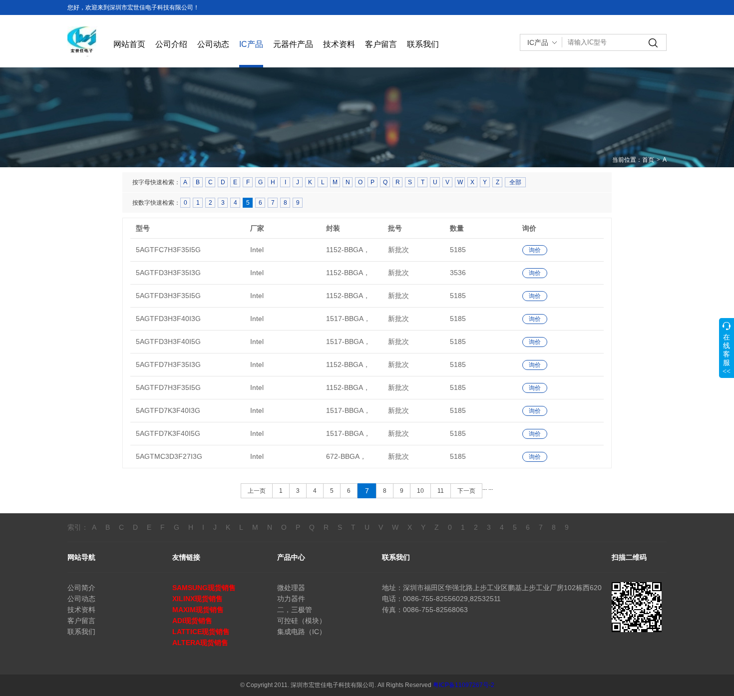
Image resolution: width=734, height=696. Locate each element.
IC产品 (251, 44)
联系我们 (423, 44)
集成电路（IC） (301, 632)
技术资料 (339, 44)
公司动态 (213, 44)
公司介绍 (171, 44)
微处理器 (291, 588)
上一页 (257, 490)
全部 (515, 182)
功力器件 (291, 599)
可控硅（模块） (301, 621)
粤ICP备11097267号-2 (463, 685)
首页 (648, 159)
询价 (535, 250)
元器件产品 (293, 44)
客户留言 (381, 44)
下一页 (466, 490)
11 (440, 490)
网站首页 (129, 44)
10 (420, 490)
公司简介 (81, 588)
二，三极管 (294, 610)
